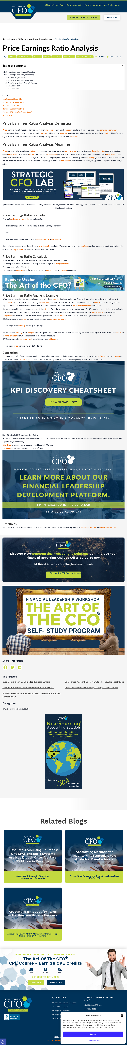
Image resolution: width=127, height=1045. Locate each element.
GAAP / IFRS (94, 878)
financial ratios (24, 57)
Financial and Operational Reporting (100, 876)
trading (43, 133)
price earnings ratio (85, 57)
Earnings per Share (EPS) (12, 99)
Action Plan (7, 115)
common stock (42, 239)
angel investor (11, 335)
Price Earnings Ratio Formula (19, 77)
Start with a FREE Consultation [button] (65, 573)
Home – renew (8, 39)
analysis (31, 332)
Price (4, 130)
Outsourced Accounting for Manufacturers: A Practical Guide (94, 682)
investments (13, 154)
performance (69, 57)
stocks (47, 309)
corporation (18, 249)
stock (106, 133)
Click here (6, 445)
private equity (44, 246)
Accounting (22, 876)
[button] (3, 1042)
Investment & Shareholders (40, 39)
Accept (93, 1034)
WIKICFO (22, 39)
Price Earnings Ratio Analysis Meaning (19, 75)
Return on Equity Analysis (13, 109)
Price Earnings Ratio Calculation (20, 80)
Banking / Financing (38, 876)
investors (68, 130)
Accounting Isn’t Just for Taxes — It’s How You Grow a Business (32, 913)
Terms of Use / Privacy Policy (57, 1040)
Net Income (56, 239)
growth (46, 57)
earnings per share (61, 263)
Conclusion (15, 86)
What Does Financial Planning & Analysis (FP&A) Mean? (91, 687)
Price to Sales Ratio (10, 105)
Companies (52, 154)
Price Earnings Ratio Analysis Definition (19, 72)
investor (56, 299)
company (113, 130)
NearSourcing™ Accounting (32, 936)
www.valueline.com (108, 527)
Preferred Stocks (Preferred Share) (17, 112)
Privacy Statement (93, 1040)
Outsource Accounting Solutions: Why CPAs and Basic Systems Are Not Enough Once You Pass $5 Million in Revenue (32, 855)
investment (56, 57)
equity (22, 359)
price (24, 319)
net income (52, 339)
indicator (49, 130)
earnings (12, 57)
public (32, 154)
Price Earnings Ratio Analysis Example (22, 83)
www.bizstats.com (88, 527)
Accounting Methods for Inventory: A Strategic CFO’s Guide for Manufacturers (94, 855)
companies (65, 160)
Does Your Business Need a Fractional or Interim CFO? (28, 687)
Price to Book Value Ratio (13, 102)
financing (37, 57)
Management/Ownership (32, 878)
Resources (15, 89)
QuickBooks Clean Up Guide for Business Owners (26, 682)
